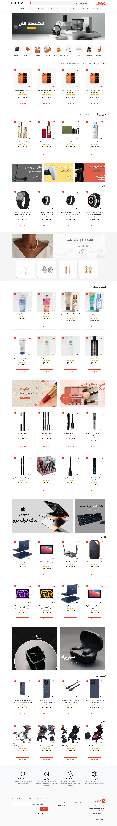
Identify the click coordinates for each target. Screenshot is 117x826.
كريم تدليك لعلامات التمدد (46, 313)
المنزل (64, 8)
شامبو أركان (94, 358)
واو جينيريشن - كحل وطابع (46, 477)
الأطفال (22, 8)
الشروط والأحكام (77, 802)
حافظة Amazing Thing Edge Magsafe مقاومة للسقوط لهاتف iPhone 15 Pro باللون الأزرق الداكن (46, 701)
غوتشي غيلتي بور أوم (70, 141)
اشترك (44, 808)
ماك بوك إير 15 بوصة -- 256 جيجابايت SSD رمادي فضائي (22, 607)
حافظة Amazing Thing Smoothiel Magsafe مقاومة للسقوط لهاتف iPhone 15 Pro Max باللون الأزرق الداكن (94, 701)
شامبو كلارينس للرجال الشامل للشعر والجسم (22, 359)
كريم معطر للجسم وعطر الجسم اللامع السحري (94, 314)
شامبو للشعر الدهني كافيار (46, 358)
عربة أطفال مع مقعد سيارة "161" (46, 746)
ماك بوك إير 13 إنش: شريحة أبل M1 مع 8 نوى (46, 562)
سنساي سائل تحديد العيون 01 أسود (22, 477)
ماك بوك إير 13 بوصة (22, 561)
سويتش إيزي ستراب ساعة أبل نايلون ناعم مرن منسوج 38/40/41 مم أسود (22, 213)
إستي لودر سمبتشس (22, 141)
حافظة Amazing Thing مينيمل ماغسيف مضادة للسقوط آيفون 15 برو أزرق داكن (22, 701)
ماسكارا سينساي (22, 433)
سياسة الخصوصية (77, 799)
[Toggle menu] (101, 8)
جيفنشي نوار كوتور (46, 433)
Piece (101, 86)
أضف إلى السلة (94, 103)
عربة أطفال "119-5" (94, 746)
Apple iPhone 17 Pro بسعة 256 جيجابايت (22, 91)
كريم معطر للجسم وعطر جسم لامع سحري (70, 314)
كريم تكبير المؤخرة (22, 313)
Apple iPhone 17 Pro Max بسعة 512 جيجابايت (94, 91)
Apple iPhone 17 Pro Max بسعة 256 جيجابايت (70, 91)
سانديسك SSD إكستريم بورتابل (94, 561)
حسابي (63, 799)
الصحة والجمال (84, 8)
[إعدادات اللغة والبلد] (12, 3)
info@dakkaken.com (99, 819)
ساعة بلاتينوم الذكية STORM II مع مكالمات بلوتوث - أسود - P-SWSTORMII (70, 213)
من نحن (79, 805)
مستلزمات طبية (41, 8)
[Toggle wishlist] (102, 70)
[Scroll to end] (18, 8)
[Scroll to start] (14, 8)
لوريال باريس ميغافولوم (70, 433)
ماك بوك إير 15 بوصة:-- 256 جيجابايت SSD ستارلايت (46, 607)
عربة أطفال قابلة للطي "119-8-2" (70, 746)
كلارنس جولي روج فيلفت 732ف (46, 141)
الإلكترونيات (73, 8)
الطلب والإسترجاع (77, 808)
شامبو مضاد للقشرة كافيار (70, 358)
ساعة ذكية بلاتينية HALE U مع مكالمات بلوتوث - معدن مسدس (94, 213)
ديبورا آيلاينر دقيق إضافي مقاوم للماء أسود (94, 478)
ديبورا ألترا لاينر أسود (70, 477)
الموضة (30, 8)
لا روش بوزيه (94, 141)
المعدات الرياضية (53, 8)
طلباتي (63, 802)
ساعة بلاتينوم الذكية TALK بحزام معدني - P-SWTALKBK (46, 213)
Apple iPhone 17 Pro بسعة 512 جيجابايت (46, 91)
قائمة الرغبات (61, 805)
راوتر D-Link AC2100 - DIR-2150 (70, 561)
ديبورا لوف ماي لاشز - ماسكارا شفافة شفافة (94, 434)
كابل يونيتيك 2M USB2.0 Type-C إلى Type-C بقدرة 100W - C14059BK (70, 701)
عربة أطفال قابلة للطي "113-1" (22, 746)
